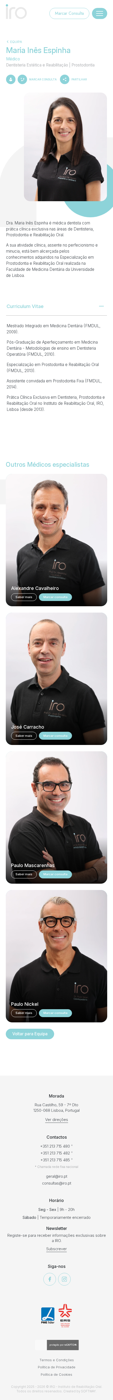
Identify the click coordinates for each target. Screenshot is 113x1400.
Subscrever (56, 1249)
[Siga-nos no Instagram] (64, 1279)
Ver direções (56, 1119)
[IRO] (16, 11)
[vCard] (11, 79)
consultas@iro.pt (56, 1183)
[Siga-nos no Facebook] (49, 1279)
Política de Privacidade (56, 1367)
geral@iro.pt (56, 1176)
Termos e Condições (56, 1360)
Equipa (16, 42)
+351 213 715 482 (55, 1153)
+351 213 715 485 (55, 1160)
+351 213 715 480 (55, 1146)
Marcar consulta (55, 597)
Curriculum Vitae (25, 306)
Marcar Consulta (69, 13)
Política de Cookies (56, 1374)
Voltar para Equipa (30, 1033)
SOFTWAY (88, 1391)
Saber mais (24, 597)
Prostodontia (83, 65)
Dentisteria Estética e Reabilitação (37, 65)
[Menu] (99, 13)
